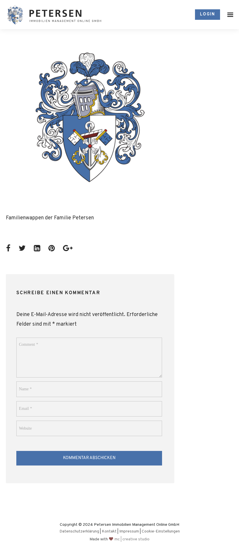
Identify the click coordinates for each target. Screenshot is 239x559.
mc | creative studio (132, 539)
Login (207, 14)
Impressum (129, 531)
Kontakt (109, 531)
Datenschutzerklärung (79, 531)
